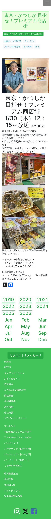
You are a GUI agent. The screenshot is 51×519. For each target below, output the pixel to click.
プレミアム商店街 (12, 46)
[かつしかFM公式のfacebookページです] (33, 513)
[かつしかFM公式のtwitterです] (25, 513)
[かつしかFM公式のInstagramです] (17, 513)
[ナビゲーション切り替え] (47, 3)
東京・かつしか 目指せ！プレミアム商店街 (23, 34)
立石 (37, 46)
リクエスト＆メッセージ (25, 355)
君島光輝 (27, 46)
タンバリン (30, 41)
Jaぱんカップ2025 (12, 41)
